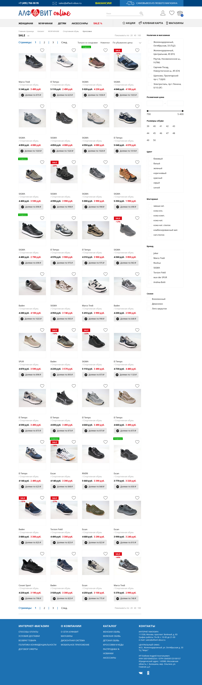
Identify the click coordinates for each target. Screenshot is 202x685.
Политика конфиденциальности (37, 644)
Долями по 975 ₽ (65, 262)
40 (135, 35)
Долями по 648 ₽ (128, 318)
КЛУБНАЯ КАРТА (153, 23)
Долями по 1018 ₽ (128, 151)
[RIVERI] (95, 454)
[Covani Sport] (32, 566)
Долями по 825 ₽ (33, 542)
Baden (22, 305)
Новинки (105, 42)
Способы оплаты (28, 631)
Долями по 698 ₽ (33, 262)
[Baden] (32, 286)
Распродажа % (111, 649)
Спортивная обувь (29, 84)
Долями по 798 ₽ (33, 598)
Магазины (67, 636)
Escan (53, 473)
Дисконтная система (73, 640)
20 (131, 35)
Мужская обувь (112, 636)
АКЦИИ (130, 23)
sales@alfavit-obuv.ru (69, 3)
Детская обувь (111, 640)
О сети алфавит (69, 631)
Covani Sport (25, 585)
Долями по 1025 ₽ (128, 95)
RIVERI (85, 473)
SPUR (21, 361)
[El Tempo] (64, 62)
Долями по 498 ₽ (128, 206)
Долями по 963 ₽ (128, 262)
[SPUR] (32, 342)
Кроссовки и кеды (113, 644)
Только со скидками (88, 42)
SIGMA (85, 81)
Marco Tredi (24, 81)
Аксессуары (109, 657)
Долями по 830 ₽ (128, 486)
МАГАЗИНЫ (176, 23)
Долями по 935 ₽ (65, 318)
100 (139, 35)
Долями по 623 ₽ (65, 95)
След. (64, 42)
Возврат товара (27, 640)
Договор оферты (28, 649)
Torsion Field (56, 529)
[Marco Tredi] (32, 62)
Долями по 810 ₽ (128, 542)
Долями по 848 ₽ (65, 486)
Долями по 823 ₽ (96, 542)
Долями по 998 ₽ (65, 206)
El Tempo (54, 81)
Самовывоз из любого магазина (156, 3)
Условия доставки (29, 636)
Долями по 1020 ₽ (33, 151)
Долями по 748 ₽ (128, 598)
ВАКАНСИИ (103, 3)
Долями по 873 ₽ (33, 95)
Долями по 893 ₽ (65, 374)
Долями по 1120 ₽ (128, 374)
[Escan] (95, 510)
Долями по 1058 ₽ (96, 95)
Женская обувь (111, 631)
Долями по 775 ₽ (96, 598)
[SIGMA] (32, 118)
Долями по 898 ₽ (33, 206)
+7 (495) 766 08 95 (29, 3)
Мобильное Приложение (75, 644)
